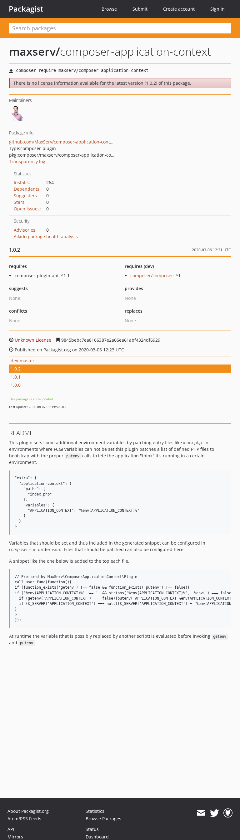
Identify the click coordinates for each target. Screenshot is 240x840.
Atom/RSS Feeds (24, 819)
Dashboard (97, 837)
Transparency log (27, 161)
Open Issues (27, 209)
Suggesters (25, 196)
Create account (179, 9)
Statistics (95, 811)
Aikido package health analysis (46, 236)
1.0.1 (16, 377)
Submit (140, 9)
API (11, 829)
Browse (109, 9)
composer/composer (151, 276)
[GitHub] (227, 813)
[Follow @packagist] (214, 813)
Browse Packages (103, 819)
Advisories (24, 230)
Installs (21, 182)
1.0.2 (16, 369)
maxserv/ (34, 51)
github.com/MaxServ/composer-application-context (62, 142)
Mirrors (15, 837)
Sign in (217, 9)
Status (92, 829)
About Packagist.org (28, 811)
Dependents (26, 189)
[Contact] (200, 813)
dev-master (22, 361)
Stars (19, 202)
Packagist (26, 9)
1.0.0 (16, 385)
